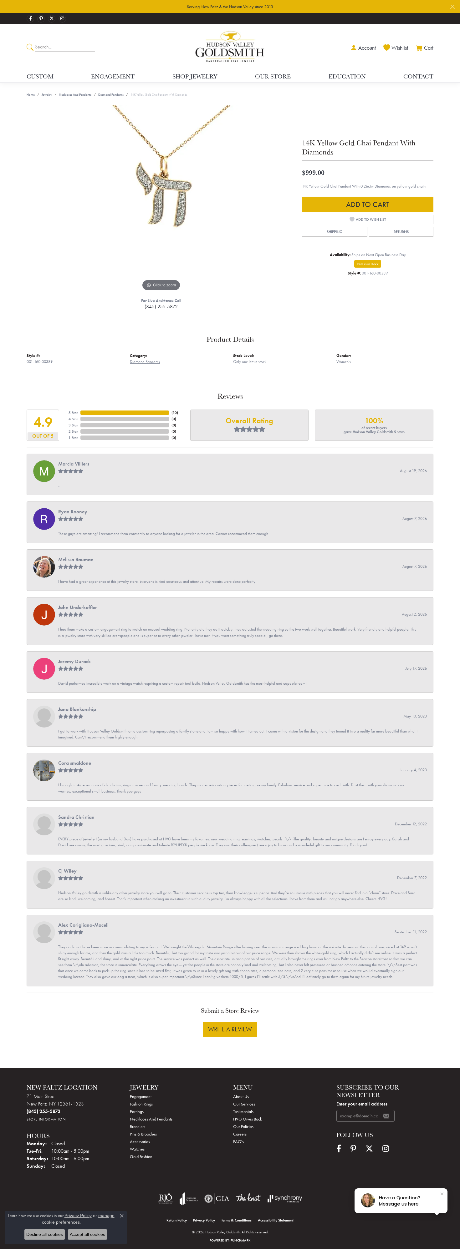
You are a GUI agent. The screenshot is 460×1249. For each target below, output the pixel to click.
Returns (401, 231)
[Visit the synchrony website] (285, 1198)
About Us (241, 1096)
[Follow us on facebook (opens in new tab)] (30, 19)
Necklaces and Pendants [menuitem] (151, 1119)
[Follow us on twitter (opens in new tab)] (51, 19)
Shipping (334, 231)
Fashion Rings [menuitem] (141, 1104)
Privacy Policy (204, 1220)
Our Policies (243, 1126)
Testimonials (243, 1111)
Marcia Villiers (73, 464)
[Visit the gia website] (216, 1198)
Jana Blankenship (77, 709)
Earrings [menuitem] (137, 1111)
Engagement (113, 76)
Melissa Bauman (76, 559)
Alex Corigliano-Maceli (83, 925)
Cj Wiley (67, 871)
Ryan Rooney (72, 511)
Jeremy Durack (74, 661)
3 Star (73, 425)
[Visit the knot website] (248, 1198)
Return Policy (176, 1220)
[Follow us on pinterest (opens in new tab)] (41, 19)
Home (31, 95)
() (174, 412)
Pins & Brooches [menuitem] (143, 1134)
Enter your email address (361, 1104)
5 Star (73, 412)
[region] (161, 199)
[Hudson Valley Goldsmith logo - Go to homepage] (230, 47)
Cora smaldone (74, 763)
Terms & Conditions (236, 1220)
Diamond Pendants (111, 95)
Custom (40, 76)
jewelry (47, 95)
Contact (418, 76)
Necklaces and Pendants (75, 95)
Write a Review (230, 1029)
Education (347, 76)
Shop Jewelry (194, 76)
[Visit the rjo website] (165, 1198)
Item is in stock (368, 264)
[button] (362, 47)
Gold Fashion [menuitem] (141, 1156)
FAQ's (238, 1141)
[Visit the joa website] (189, 1198)
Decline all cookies (44, 1234)
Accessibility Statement (276, 1220)
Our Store (273, 76)
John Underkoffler (77, 607)
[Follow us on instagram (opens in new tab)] (62, 19)
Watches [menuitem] (137, 1149)
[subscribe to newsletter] (386, 1115)
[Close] (452, 7)
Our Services (244, 1104)
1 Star (73, 437)
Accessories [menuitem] (140, 1141)
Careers (240, 1134)
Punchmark (240, 1240)
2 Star (73, 431)
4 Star (73, 418)
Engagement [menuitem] (140, 1096)
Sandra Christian (76, 817)
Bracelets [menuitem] (137, 1126)
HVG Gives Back (247, 1119)
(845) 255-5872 (161, 306)
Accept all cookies (87, 1234)
